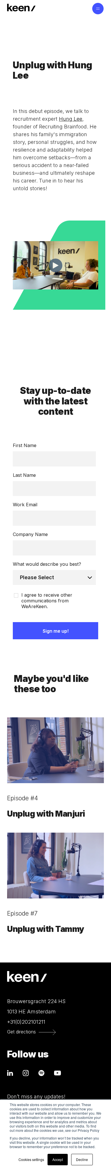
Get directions (21, 1032)
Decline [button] (82, 1159)
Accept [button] (57, 1159)
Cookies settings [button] (31, 1159)
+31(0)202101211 (26, 1022)
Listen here (24, 320)
